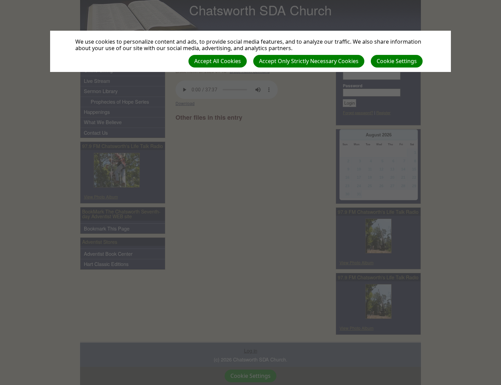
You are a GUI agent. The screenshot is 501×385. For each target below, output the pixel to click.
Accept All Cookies (217, 61)
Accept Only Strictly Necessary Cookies (309, 61)
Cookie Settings (397, 61)
